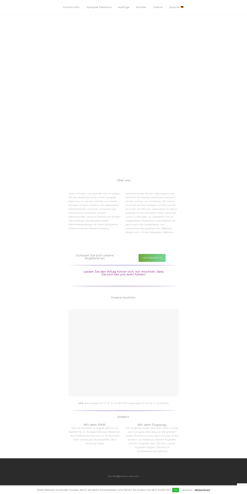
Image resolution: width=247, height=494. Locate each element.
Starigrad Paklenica (99, 7)
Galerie (158, 7)
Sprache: (175, 7)
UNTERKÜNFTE (152, 258)
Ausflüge (124, 7)
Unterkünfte (71, 7)
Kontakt (141, 7)
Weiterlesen (202, 490)
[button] (4, 89)
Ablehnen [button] (187, 490)
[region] (123, 89)
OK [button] (175, 490)
